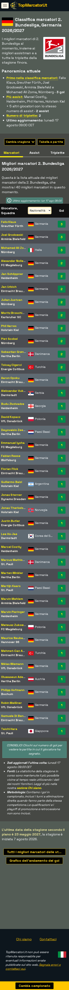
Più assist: (14, 97)
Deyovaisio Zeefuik (15, 430)
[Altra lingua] (61, 953)
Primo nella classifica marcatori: (32, 78)
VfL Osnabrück (11, 421)
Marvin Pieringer (13, 612)
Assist (34, 153)
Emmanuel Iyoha (13, 443)
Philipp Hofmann (12, 690)
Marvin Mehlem (12, 599)
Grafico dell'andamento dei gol (34, 860)
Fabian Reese (10, 456)
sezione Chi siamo (29, 788)
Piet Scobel (9, 339)
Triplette (57, 153)
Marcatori (11, 153)
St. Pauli (7, 564)
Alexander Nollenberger (18, 261)
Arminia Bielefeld (13, 239)
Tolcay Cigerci (11, 365)
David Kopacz (10, 417)
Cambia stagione (18, 142)
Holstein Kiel (10, 330)
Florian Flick (9, 469)
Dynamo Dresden (13, 499)
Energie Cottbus (12, 369)
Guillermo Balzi (11, 482)
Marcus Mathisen (13, 560)
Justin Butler (10, 521)
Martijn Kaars (11, 586)
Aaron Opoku (10, 378)
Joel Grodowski (12, 235)
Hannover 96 (10, 642)
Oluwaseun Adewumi (16, 677)
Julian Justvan (11, 300)
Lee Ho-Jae (9, 534)
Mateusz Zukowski (14, 625)
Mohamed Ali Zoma (14, 248)
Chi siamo (23, 939)
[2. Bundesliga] (54, 56)
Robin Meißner (11, 703)
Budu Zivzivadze (12, 404)
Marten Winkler (12, 573)
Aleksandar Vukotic (15, 391)
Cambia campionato (34, 986)
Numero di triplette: (22, 115)
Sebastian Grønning (15, 352)
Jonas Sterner (11, 495)
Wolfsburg (8, 460)
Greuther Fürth (12, 226)
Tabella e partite (51, 142)
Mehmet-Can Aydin (15, 651)
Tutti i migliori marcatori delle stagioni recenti (36, 852)
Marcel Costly (11, 547)
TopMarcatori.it (32, 5)
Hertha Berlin (10, 356)
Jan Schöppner (12, 274)
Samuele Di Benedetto (17, 716)
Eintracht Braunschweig (18, 291)
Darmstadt (9, 395)
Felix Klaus (8, 222)
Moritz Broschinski (14, 313)
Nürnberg (8, 252)
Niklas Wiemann (12, 664)
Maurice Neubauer (14, 638)
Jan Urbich (9, 287)
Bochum (7, 694)
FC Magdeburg (11, 265)
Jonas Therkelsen (14, 508)
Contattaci (48, 939)
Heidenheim (9, 278)
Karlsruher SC (11, 317)
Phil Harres (9, 326)
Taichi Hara (9, 729)
